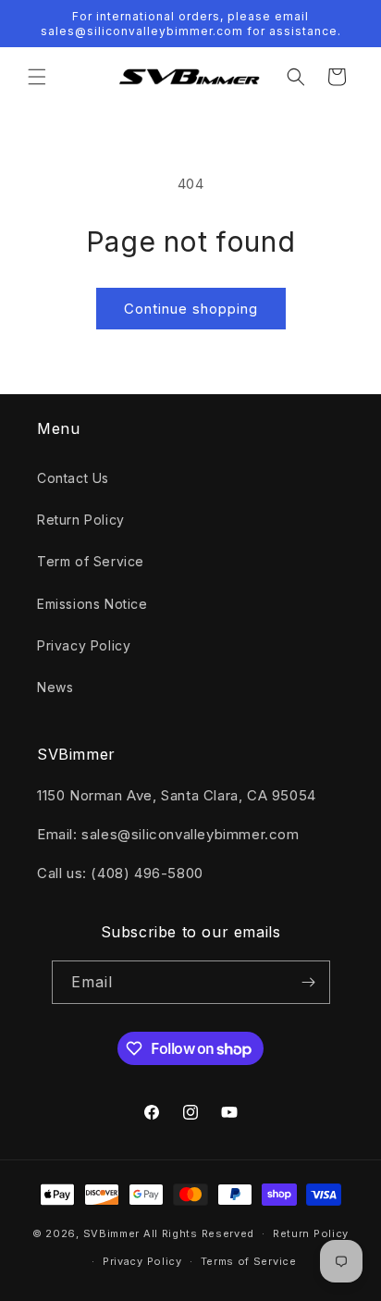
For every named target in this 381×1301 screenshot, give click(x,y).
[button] (37, 76)
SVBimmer (112, 1233)
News (55, 687)
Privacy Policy (83, 645)
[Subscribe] (309, 982)
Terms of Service (249, 1261)
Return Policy (81, 519)
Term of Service (90, 561)
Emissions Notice (92, 604)
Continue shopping (191, 308)
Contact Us (73, 478)
